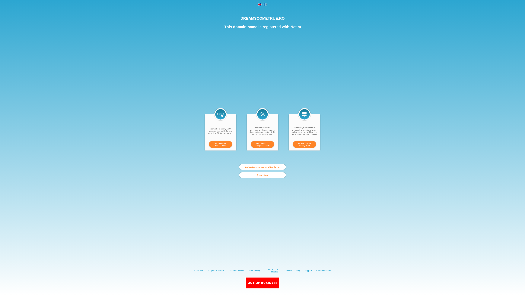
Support (308, 271)
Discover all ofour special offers (262, 144)
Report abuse (262, 175)
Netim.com (198, 271)
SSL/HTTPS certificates (273, 271)
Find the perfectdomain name (220, 144)
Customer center (323, 271)
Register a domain (216, 271)
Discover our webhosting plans (304, 144)
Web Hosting (254, 271)
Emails (289, 271)
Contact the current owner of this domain (262, 167)
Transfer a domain (236, 271)
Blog (298, 271)
